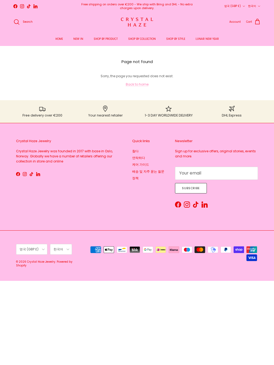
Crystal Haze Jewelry (41, 262)
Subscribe (191, 188)
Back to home (137, 84)
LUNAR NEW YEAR (207, 39)
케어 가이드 (140, 164)
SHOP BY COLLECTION (142, 39)
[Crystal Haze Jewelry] (137, 22)
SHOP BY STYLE (175, 39)
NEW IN (78, 39)
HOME (59, 39)
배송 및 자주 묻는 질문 (148, 171)
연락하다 (138, 158)
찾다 (135, 151)
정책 (135, 178)
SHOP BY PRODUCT (106, 39)
